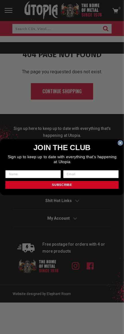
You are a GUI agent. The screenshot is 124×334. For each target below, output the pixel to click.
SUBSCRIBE (62, 184)
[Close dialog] (120, 143)
